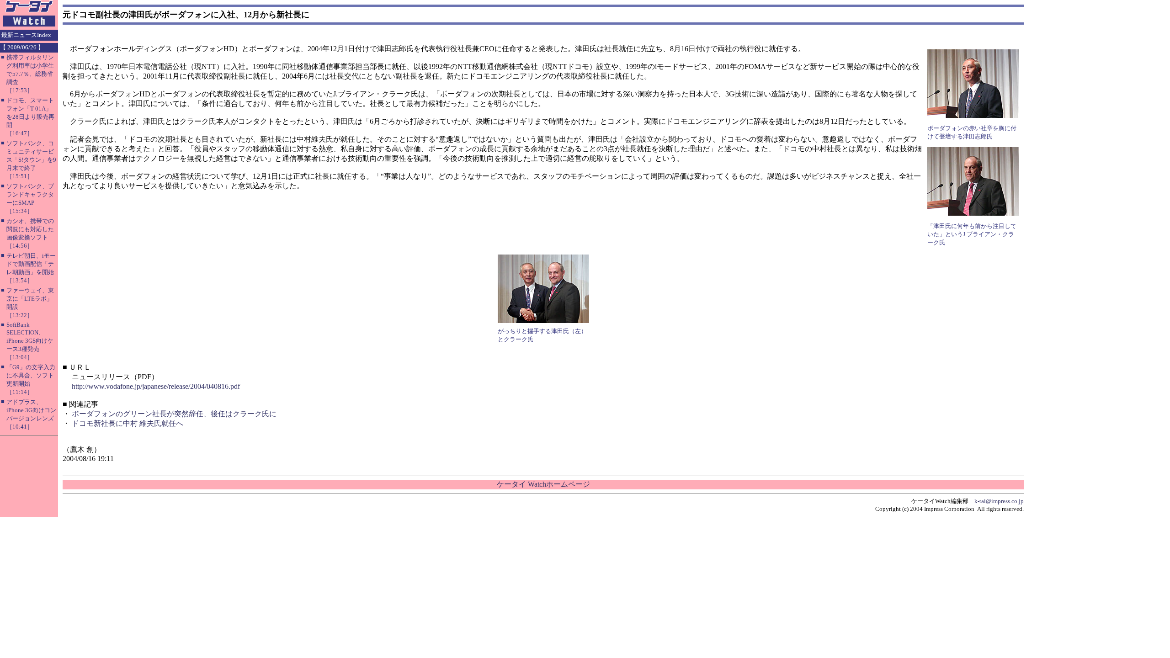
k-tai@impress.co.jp (999, 501)
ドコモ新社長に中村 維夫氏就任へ (127, 423)
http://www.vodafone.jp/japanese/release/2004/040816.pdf (156, 386)
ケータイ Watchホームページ (543, 484)
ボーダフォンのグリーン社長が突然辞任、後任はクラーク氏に (174, 414)
